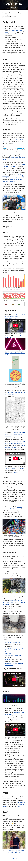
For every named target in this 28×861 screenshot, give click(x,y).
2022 (8, 852)
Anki (6, 32)
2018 (10, 851)
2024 (16, 852)
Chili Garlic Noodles (8, 602)
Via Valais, (8, 425)
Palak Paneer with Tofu (16, 600)
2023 (12, 852)
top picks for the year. (15, 30)
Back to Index (14, 858)
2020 (18, 851)
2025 (20, 852)
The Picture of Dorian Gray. (13, 655)
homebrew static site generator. (15, 468)
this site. (15, 472)
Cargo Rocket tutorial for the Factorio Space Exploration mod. (15, 316)
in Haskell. (15, 354)
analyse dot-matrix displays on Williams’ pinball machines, (15, 434)
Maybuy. (18, 806)
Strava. (23, 151)
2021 (22, 851)
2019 (14, 851)
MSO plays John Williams (12, 642)
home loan (21, 802)
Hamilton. (8, 659)
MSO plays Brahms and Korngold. (15, 648)
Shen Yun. (8, 653)
